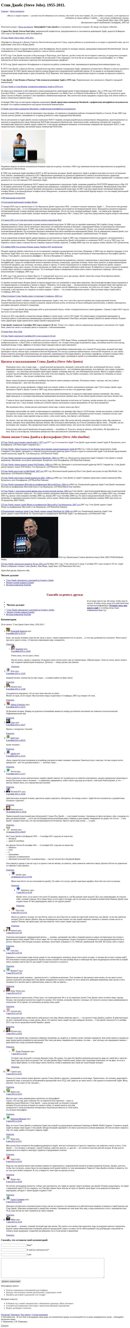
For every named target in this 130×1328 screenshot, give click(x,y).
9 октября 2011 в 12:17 (15, 774)
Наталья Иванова (18, 1119)
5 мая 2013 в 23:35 (14, 1094)
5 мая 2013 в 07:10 (14, 933)
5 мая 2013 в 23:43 (14, 1121)
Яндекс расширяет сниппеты (18, 1308)
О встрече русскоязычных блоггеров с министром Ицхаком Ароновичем (37, 1306)
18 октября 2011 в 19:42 (16, 812)
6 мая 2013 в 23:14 (19, 912)
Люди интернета (17, 11)
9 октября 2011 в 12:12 (15, 756)
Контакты (15, 1315)
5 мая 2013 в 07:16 (14, 953)
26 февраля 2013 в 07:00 (21, 877)
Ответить (10, 644)
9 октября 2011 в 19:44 (15, 794)
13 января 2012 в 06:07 (16, 832)
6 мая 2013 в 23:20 (14, 1202)
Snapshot (19, 649)
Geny (13, 722)
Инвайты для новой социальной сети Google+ (26, 1295)
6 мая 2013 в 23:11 (14, 1141)
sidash (13, 753)
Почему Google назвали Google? (20, 583)
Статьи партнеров (40, 1315)
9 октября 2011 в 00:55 (15, 740)
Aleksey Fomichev (18, 704)
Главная (4, 11)
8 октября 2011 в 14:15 (15, 707)
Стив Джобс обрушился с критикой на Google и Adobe (30, 580)
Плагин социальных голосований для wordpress (27, 1290)
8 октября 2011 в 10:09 (20, 651)
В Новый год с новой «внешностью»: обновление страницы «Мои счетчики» (40, 1303)
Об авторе (5, 1315)
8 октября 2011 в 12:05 (15, 673)
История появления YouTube (18, 585)
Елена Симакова (18, 1199)
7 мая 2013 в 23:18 (24, 892)
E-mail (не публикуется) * (38, 1250)
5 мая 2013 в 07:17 (14, 993)
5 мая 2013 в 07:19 (14, 1013)
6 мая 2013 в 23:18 (14, 1181)
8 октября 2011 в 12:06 (15, 689)
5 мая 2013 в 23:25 (14, 1074)
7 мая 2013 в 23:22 (19, 1054)
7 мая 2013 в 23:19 (14, 1222)
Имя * (29, 1245)
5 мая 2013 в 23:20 (14, 1033)
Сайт (29, 1254)
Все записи (26, 1315)
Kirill (13, 738)
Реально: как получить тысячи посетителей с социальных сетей (33, 1292)
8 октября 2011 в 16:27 (15, 725)
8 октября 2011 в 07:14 (15, 633)
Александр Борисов (19, 631)
